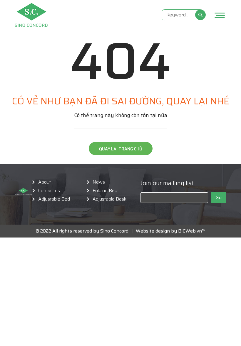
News (99, 182)
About (44, 182)
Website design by (154, 231)
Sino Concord (114, 231)
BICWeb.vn (190, 231)
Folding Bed (105, 190)
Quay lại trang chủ (120, 149)
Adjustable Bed (54, 199)
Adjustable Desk (109, 199)
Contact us (49, 190)
